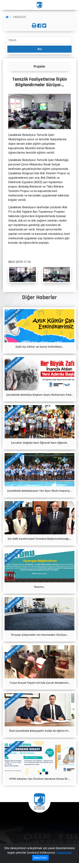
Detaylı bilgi (64, 852)
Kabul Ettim (40, 857)
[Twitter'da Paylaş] (44, 25)
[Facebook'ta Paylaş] (39, 25)
